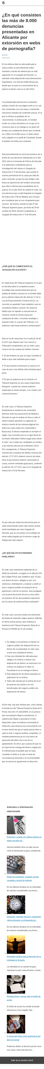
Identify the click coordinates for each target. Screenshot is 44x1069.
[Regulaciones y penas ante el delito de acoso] (16, 993)
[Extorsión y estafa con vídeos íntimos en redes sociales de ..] (16, 834)
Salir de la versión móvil (22, 1060)
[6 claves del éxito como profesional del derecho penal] (16, 1033)
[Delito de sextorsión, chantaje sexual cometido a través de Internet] (16, 873)
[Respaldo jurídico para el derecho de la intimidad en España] (16, 953)
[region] (22, 236)
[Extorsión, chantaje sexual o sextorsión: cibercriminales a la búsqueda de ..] (16, 913)
